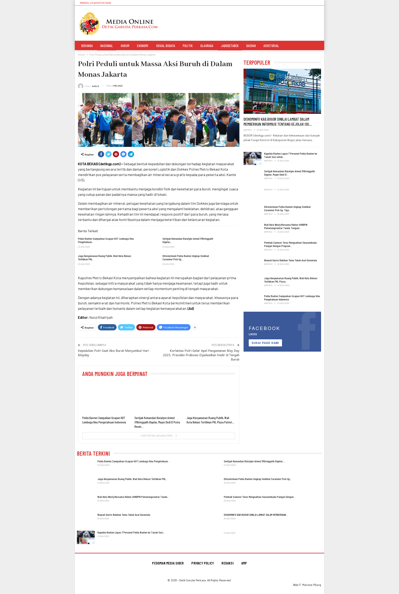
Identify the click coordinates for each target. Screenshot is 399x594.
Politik (188, 45)
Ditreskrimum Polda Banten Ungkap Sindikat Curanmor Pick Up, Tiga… (287, 208)
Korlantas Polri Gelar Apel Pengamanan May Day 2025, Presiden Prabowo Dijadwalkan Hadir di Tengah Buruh (201, 355)
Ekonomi (142, 45)
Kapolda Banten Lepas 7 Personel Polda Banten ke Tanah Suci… (131, 532)
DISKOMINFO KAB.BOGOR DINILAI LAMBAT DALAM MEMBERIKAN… (256, 514)
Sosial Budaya (165, 45)
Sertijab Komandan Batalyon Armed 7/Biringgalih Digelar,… (254, 461)
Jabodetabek (230, 45)
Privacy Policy (202, 563)
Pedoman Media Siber (168, 563)
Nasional (106, 45)
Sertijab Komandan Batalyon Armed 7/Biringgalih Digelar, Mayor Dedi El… (289, 172)
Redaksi (227, 563)
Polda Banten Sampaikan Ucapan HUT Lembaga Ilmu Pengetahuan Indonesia (292, 297)
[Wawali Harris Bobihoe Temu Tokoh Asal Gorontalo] (252, 265)
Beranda (87, 45)
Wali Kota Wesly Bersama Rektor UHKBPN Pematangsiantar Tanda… (133, 497)
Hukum (125, 45)
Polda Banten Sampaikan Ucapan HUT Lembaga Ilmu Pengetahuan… (133, 461)
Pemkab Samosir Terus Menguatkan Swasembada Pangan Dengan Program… (290, 244)
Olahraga (206, 45)
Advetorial (271, 45)
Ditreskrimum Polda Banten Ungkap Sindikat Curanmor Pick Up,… (258, 479)
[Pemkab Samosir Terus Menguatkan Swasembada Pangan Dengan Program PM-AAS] (252, 247)
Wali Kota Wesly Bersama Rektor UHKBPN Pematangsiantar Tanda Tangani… (285, 226)
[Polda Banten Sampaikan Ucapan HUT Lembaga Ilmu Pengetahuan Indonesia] (146, 243)
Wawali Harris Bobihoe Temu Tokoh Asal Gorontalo (290, 260)
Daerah (251, 45)
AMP (244, 563)
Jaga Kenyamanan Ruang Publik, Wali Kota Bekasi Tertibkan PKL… (132, 479)
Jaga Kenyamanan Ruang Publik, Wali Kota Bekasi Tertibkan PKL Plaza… (290, 279)
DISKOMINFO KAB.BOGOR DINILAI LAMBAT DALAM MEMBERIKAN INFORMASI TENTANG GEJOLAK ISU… (278, 121)
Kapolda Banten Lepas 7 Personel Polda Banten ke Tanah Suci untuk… (290, 155)
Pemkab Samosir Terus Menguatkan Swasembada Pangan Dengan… (260, 497)
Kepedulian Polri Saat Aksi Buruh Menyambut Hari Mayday (113, 352)
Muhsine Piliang (311, 585)
